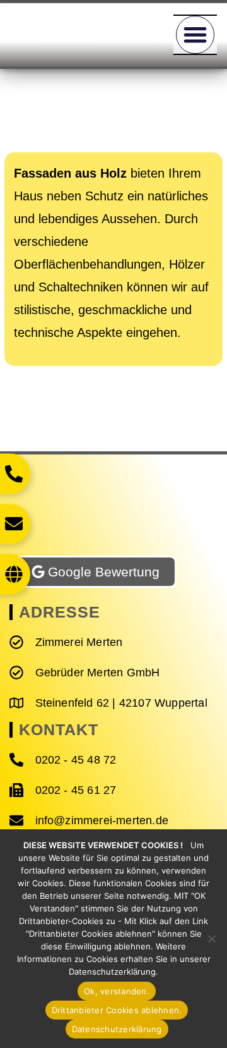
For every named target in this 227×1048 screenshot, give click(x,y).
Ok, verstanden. (116, 991)
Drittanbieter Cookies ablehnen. (117, 1010)
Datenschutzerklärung (117, 1029)
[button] (195, 35)
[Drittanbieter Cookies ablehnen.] (211, 938)
